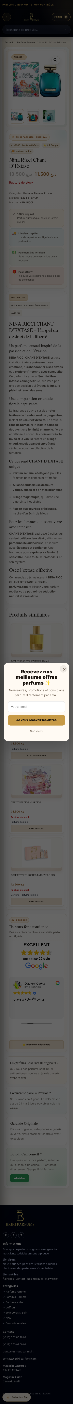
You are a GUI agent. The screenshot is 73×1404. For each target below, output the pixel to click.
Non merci (36, 731)
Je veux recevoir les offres (36, 720)
